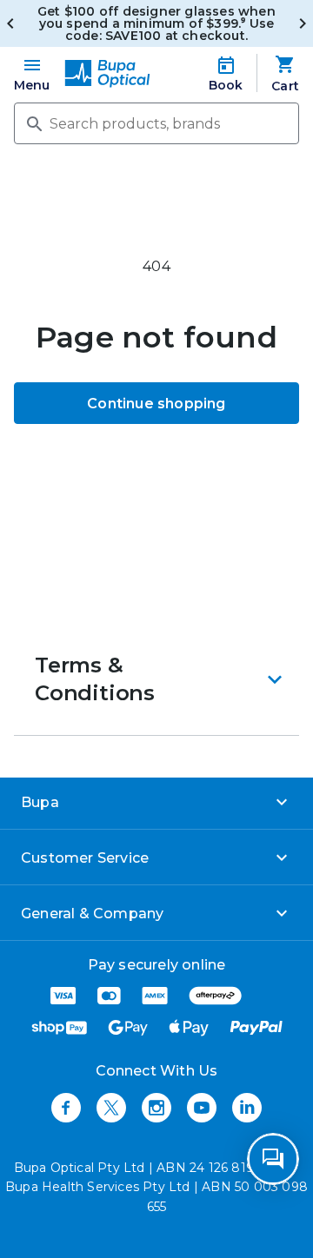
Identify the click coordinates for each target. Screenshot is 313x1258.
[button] (156, 679)
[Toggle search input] (33, 122)
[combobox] (156, 123)
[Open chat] (273, 1159)
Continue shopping (156, 403)
